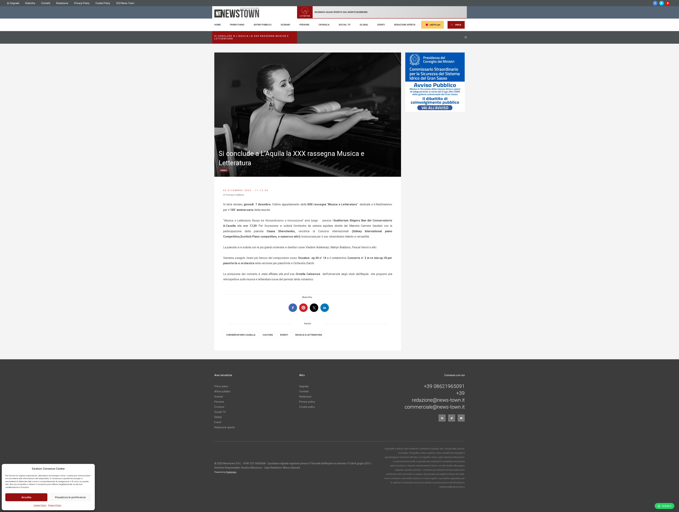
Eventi (381, 25)
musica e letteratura (308, 334)
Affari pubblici (263, 25)
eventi (284, 334)
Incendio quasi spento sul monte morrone (340, 12)
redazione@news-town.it (438, 400)
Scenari (285, 25)
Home (217, 25)
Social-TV (344, 25)
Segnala (14, 3)
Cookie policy (307, 406)
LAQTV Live (435, 25)
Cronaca (323, 25)
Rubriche (30, 3)
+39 (460, 393)
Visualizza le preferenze (70, 497)
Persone (304, 25)
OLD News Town (125, 3)
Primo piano (237, 25)
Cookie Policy (40, 505)
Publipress (231, 472)
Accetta (26, 497)
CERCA (458, 25)
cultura (268, 334)
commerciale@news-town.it (435, 407)
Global (364, 25)
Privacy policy (307, 401)
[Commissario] (435, 82)
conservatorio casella (240, 334)
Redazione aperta (404, 25)
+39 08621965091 (444, 386)
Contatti (45, 3)
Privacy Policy (54, 505)
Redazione (62, 3)
